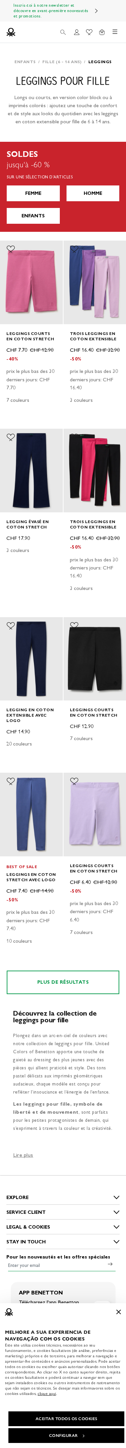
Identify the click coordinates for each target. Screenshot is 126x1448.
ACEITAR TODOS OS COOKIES (66, 1418)
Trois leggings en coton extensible (93, 336)
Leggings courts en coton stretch (30, 336)
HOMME (93, 193)
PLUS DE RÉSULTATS (63, 982)
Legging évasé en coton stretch (27, 524)
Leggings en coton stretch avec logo (31, 877)
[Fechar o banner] (118, 1312)
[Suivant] (96, 10)
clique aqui (47, 1393)
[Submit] (110, 1264)
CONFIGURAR (63, 1435)
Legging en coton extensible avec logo (30, 715)
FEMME (33, 193)
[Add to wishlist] (11, 249)
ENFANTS (33, 216)
